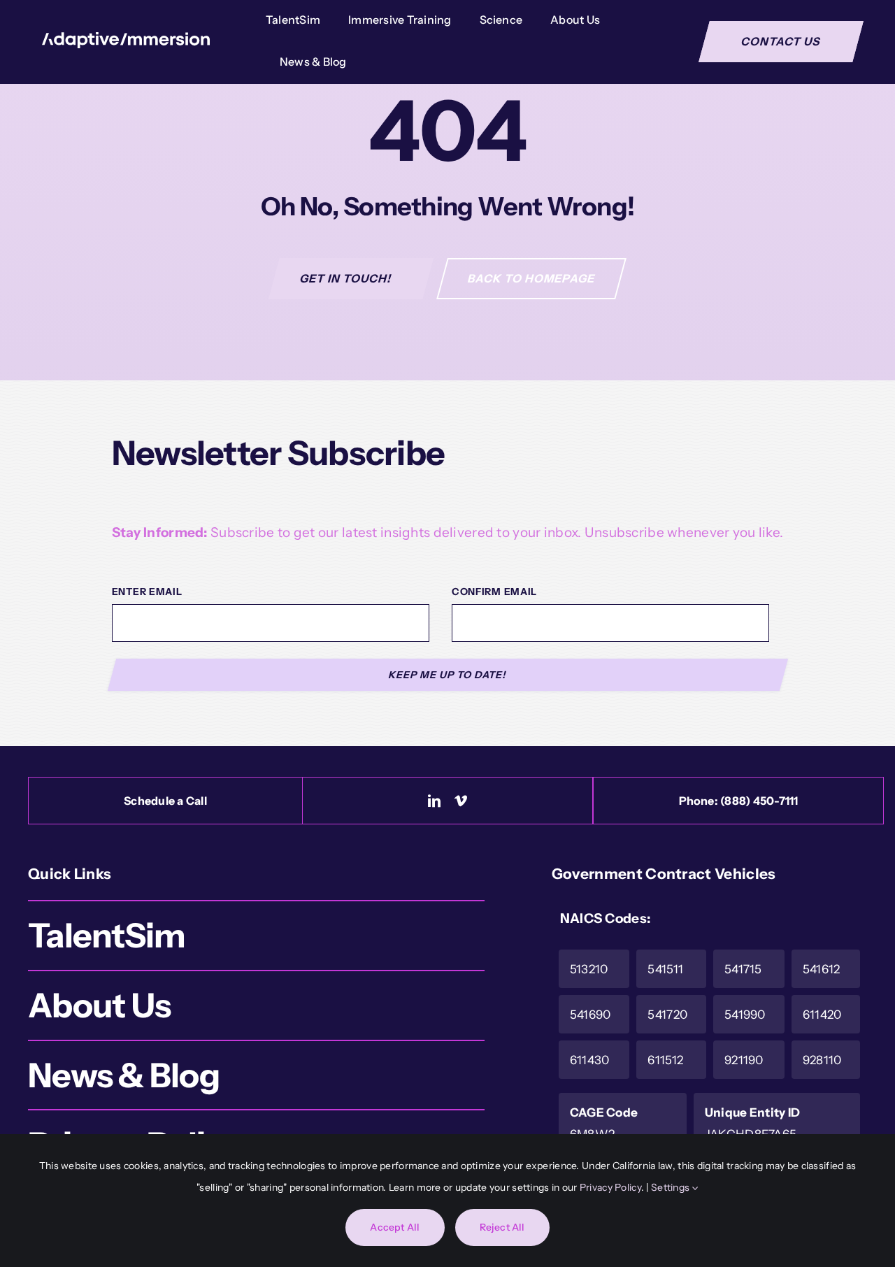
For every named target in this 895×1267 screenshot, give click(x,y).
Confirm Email (494, 591)
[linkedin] (434, 800)
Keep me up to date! (447, 674)
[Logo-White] (126, 39)
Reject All (502, 1227)
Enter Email (147, 591)
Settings (671, 1187)
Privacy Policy (610, 1187)
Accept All (395, 1227)
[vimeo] (460, 800)
